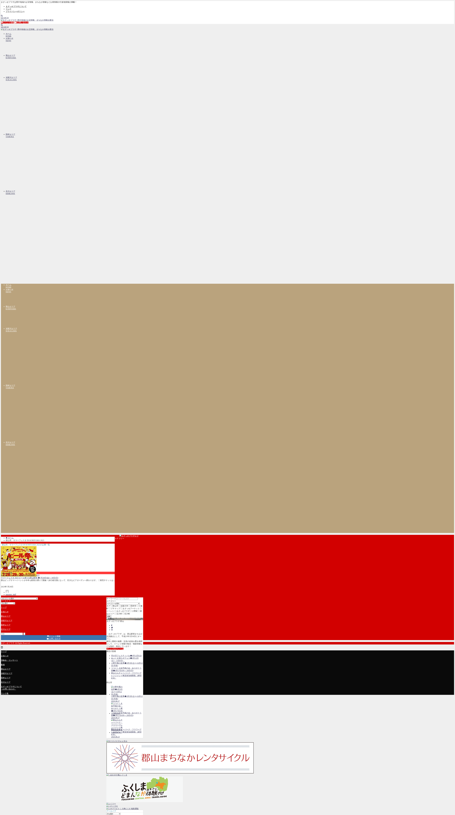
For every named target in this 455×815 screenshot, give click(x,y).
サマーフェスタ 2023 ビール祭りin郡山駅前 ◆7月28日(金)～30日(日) (29, 578)
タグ (108, 606)
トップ (4, 607)
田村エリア (5, 625)
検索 (108, 616)
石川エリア (5, 629)
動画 (3, 665)
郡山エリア (5, 616)
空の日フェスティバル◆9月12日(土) (126, 656)
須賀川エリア (6, 621)
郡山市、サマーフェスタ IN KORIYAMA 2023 (20, 575)
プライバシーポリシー (15, 11)
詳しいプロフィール (114, 649)
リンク (8, 9)
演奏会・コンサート (9, 660)
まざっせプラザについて (16, 6)
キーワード (111, 599)
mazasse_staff (11, 594)
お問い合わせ (22, 23)
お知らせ (5, 612)
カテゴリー (111, 601)
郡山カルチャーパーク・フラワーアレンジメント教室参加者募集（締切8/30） (126, 675)
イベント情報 (8, 23)
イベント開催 (6, 573)
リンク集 (5, 693)
